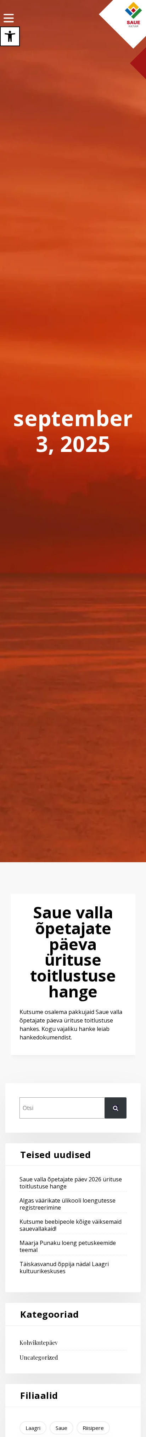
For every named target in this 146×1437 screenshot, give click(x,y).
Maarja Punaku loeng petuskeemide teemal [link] (67, 1246)
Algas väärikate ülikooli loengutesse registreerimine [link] (67, 1204)
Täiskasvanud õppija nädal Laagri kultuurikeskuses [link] (64, 1267)
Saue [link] (61, 1427)
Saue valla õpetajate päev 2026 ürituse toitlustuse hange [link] (70, 1183)
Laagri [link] (33, 1427)
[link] (10, 36)
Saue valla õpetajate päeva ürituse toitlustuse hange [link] (73, 951)
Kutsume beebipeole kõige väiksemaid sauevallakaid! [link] (70, 1225)
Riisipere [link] (93, 1427)
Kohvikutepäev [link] (38, 1342)
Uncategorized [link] (38, 1357)
